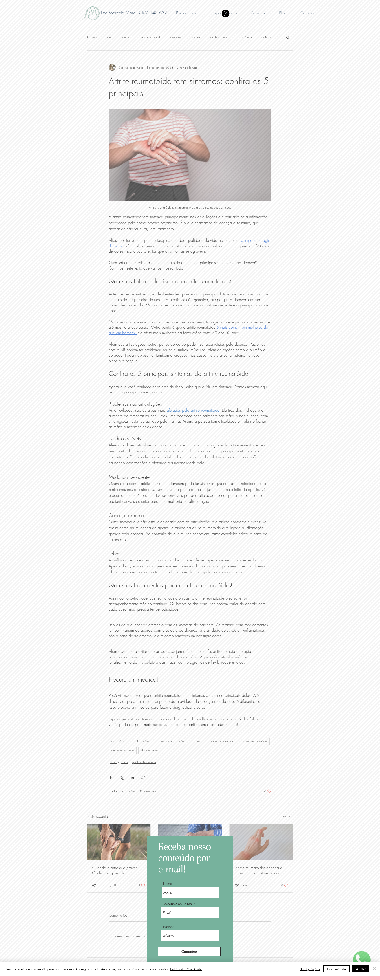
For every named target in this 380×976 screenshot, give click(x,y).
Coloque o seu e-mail (178, 904)
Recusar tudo (336, 969)
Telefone (168, 926)
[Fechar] (374, 968)
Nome (167, 883)
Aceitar (361, 969)
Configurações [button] (310, 969)
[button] (225, 13)
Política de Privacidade (186, 969)
